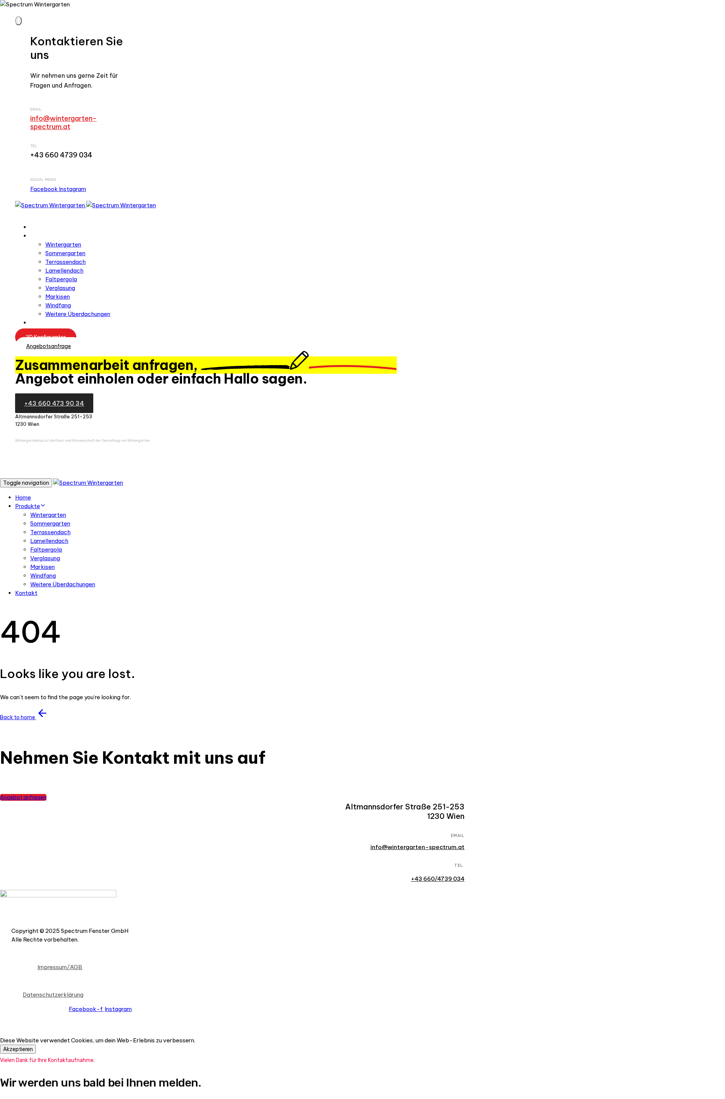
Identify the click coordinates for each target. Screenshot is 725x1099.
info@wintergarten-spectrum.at (63, 122)
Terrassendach (65, 261)
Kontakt (41, 322)
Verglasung (60, 287)
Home (38, 227)
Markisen (57, 296)
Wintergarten (63, 244)
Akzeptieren (18, 1049)
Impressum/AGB (59, 967)
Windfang (58, 305)
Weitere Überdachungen (77, 314)
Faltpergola (61, 279)
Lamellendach (64, 270)
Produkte (43, 235)
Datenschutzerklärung (53, 994)
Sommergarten (65, 253)
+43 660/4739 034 (437, 878)
